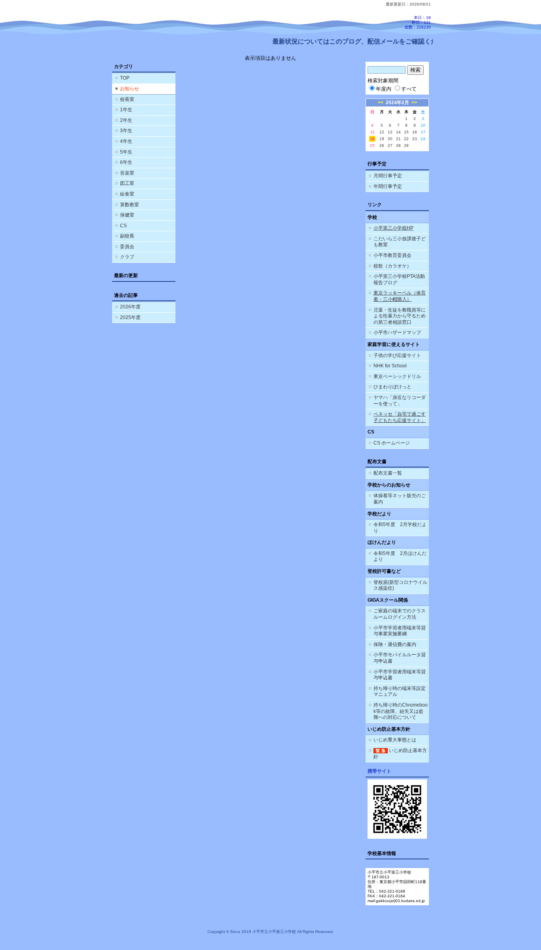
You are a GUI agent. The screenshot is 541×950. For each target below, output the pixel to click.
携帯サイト (379, 771)
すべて (409, 89)
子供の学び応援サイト (397, 355)
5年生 (126, 152)
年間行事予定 (387, 186)
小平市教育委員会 (392, 255)
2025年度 (130, 317)
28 (398, 145)
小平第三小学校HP (393, 228)
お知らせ (129, 88)
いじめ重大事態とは (394, 740)
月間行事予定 (387, 176)
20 (390, 139)
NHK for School (390, 366)
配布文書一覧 (387, 473)
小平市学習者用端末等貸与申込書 (399, 675)
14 (398, 132)
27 (390, 145)
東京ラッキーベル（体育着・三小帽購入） (399, 296)
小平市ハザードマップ (397, 332)
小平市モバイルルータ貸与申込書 (399, 658)
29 (406, 145)
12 (381, 132)
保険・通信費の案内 (394, 644)
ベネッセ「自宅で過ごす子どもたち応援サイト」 (399, 417)
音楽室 (127, 173)
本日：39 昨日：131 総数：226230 (418, 22)
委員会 (127, 246)
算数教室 (129, 204)
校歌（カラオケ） (392, 266)
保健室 (127, 215)
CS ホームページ (391, 443)
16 (414, 132)
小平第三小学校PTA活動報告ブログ (399, 279)
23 (414, 139)
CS (123, 225)
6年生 (126, 162)
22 (406, 139)
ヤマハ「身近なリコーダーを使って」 (399, 401)
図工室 (127, 183)
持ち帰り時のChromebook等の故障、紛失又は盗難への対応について (400, 711)
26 (381, 145)
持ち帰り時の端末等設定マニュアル (399, 691)
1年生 (126, 109)
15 (406, 132)
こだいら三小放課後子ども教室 (399, 242)
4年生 (126, 141)
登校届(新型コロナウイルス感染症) (400, 585)
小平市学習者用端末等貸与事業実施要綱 (399, 631)
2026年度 (130, 307)
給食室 (127, 194)
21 (398, 139)
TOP (125, 78)
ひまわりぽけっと (392, 387)
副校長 (127, 236)
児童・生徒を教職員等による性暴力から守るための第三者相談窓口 (399, 316)
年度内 (383, 89)
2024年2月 (397, 102)
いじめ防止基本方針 (400, 754)
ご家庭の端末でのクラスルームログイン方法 (399, 614)
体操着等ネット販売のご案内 (399, 499)
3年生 (126, 130)
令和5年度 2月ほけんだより (400, 556)
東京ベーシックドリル (397, 376)
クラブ (127, 257)
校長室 (127, 99)
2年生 (126, 120)
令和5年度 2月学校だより (400, 528)
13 (390, 132)
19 (381, 139)
